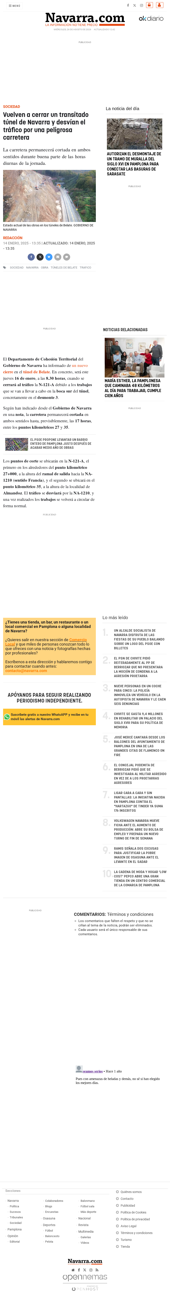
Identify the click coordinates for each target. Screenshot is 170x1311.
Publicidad (128, 1206)
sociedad (17, 267)
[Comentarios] (66, 256)
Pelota (49, 1241)
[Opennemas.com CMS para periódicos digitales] (85, 1281)
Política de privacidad (135, 1219)
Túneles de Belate (64, 267)
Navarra (13, 1201)
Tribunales (16, 1217)
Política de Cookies (133, 1212)
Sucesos (15, 1211)
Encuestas (51, 1211)
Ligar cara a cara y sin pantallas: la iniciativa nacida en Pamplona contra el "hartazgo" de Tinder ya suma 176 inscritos (139, 801)
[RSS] (97, 1270)
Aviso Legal (128, 1226)
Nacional (84, 1218)
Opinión (13, 1236)
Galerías (86, 1237)
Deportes (49, 1225)
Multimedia (86, 1232)
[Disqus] (119, 1000)
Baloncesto (52, 1236)
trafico (85, 267)
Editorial (15, 1241)
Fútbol (49, 1230)
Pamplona (15, 1229)
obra (44, 267)
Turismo (126, 1240)
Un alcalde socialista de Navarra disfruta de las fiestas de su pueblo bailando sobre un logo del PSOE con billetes (139, 639)
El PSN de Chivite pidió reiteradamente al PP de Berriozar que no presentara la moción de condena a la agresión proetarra (138, 667)
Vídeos (85, 1242)
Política (14, 1206)
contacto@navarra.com (26, 670)
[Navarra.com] (85, 18)
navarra (32, 267)
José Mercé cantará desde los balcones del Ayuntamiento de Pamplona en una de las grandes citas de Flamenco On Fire (139, 746)
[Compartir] (31, 256)
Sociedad (15, 1223)
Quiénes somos (131, 1192)
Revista (83, 1225)
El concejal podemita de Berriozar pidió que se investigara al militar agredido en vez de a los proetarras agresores (140, 774)
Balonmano (88, 1200)
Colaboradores (54, 1200)
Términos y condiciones (130, 914)
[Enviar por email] (57, 256)
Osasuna (49, 1218)
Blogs (48, 1206)
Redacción (12, 238)
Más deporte (88, 1211)
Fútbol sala (87, 1206)
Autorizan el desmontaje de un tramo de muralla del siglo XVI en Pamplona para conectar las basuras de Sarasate (134, 164)
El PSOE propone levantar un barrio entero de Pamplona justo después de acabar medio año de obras (60, 443)
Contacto (127, 1199)
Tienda (125, 1247)
